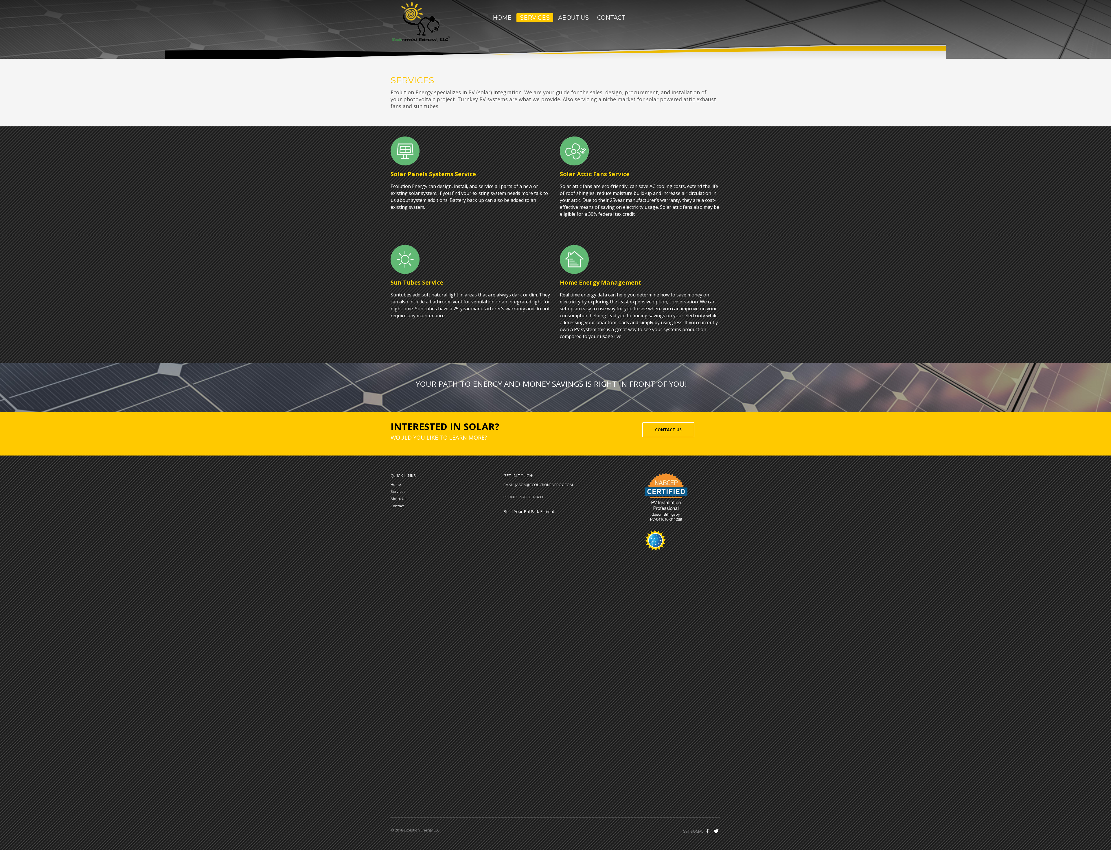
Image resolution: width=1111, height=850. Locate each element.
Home (396, 484)
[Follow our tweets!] (716, 831)
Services (398, 491)
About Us (398, 498)
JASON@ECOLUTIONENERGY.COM (544, 484)
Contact (397, 505)
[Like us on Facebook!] (707, 831)
